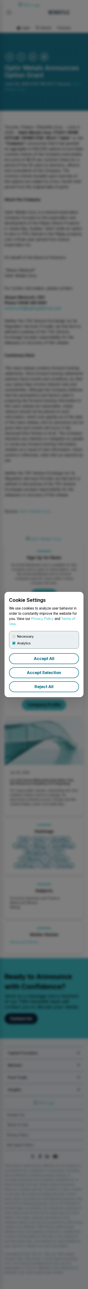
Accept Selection (44, 672)
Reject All (44, 686)
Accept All (44, 658)
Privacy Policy (42, 619)
